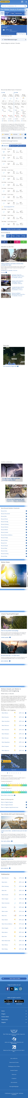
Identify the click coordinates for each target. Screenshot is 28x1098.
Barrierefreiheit (14, 1082)
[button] (14, 228)
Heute (2, 13)
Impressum (14, 1074)
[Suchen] (25, 6)
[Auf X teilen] (11, 242)
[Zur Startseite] (5, 1)
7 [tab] (20, 773)
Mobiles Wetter (5, 1016)
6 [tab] (18, 773)
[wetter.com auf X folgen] (12, 989)
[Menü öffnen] (25, 1)
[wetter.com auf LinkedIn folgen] (16, 989)
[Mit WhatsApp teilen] (23, 242)
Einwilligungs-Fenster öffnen (14, 1066)
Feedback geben (13, 31)
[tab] (5, 146)
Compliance (14, 1078)
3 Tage (12, 13)
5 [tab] (16, 773)
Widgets (3, 1014)
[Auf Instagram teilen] (17, 242)
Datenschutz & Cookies (14, 1062)
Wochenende (18, 13)
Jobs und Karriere (14, 1058)
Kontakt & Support (14, 1070)
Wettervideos (4, 1019)
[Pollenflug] (22, 2)
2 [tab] (9, 773)
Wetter (3, 1011)
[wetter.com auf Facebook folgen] (7, 989)
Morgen (7, 13)
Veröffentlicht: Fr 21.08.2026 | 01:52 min (9, 270)
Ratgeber (3, 1022)
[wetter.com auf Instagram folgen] (20, 989)
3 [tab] (12, 773)
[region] (14, 207)
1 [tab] (7, 773)
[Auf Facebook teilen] (4, 242)
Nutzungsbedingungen (14, 1086)
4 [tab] (14, 773)
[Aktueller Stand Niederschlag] (14, 356)
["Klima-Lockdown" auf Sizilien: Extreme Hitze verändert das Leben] (14, 255)
